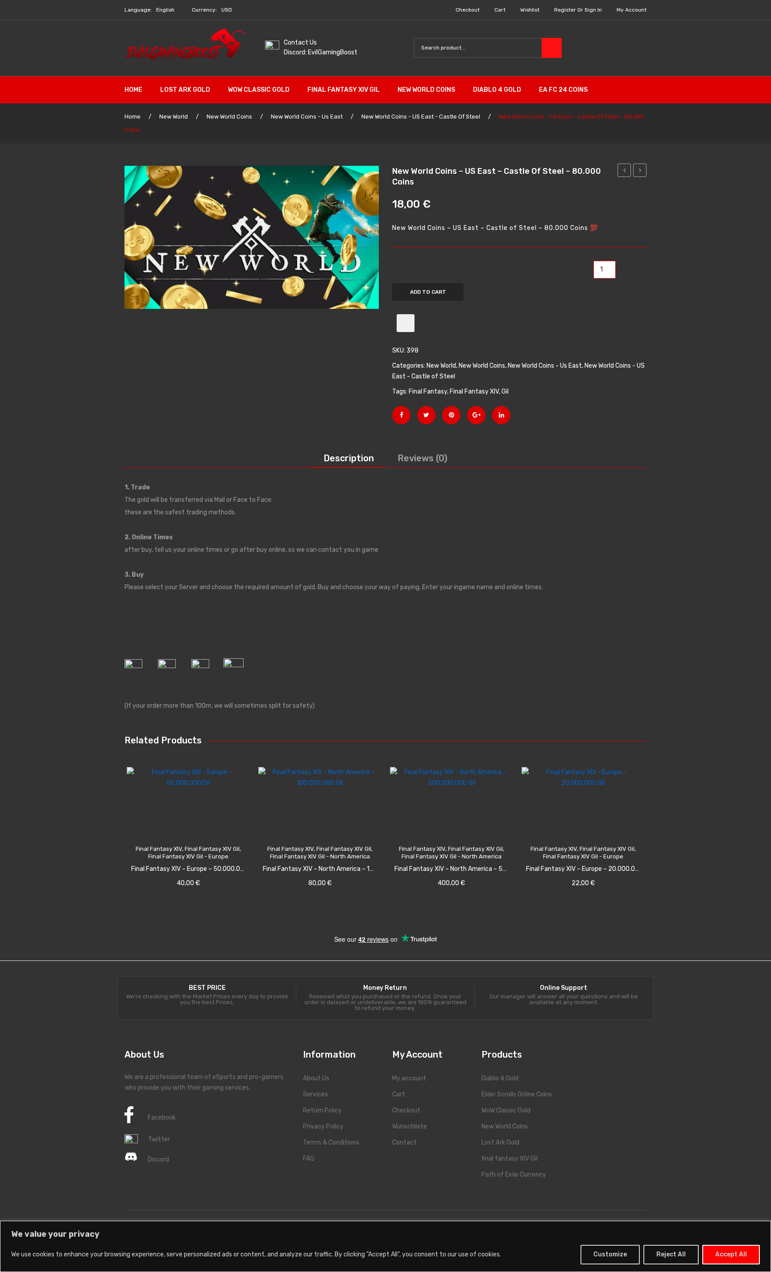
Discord (158, 1159)
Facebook (162, 1117)
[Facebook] (401, 415)
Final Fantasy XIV (474, 391)
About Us (316, 1078)
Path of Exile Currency (513, 1174)
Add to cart (428, 292)
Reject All (671, 1254)
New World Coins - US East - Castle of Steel (420, 116)
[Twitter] (426, 415)
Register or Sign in (578, 10)
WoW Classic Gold (506, 1110)
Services (315, 1094)
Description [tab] (348, 458)
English (165, 10)
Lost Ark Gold (500, 1142)
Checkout (468, 10)
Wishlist (529, 10)
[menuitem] (137, 90)
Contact (404, 1142)
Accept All (731, 1254)
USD (226, 10)
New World (173, 116)
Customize (610, 1254)
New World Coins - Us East (307, 116)
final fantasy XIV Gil (509, 1158)
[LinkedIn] (501, 415)
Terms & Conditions (331, 1142)
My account (632, 10)
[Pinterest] (451, 415)
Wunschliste (409, 1126)
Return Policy (322, 1110)
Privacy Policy (323, 1126)
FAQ (308, 1158)
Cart (500, 10)
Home (132, 116)
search (552, 48)
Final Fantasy (428, 391)
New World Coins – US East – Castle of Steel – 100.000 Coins (640, 171)
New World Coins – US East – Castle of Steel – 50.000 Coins (624, 171)
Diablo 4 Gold (499, 1078)
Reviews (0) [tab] (423, 458)
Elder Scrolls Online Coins (516, 1094)
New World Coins (229, 116)
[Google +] (476, 415)
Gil (505, 391)
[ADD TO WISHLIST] (406, 323)
